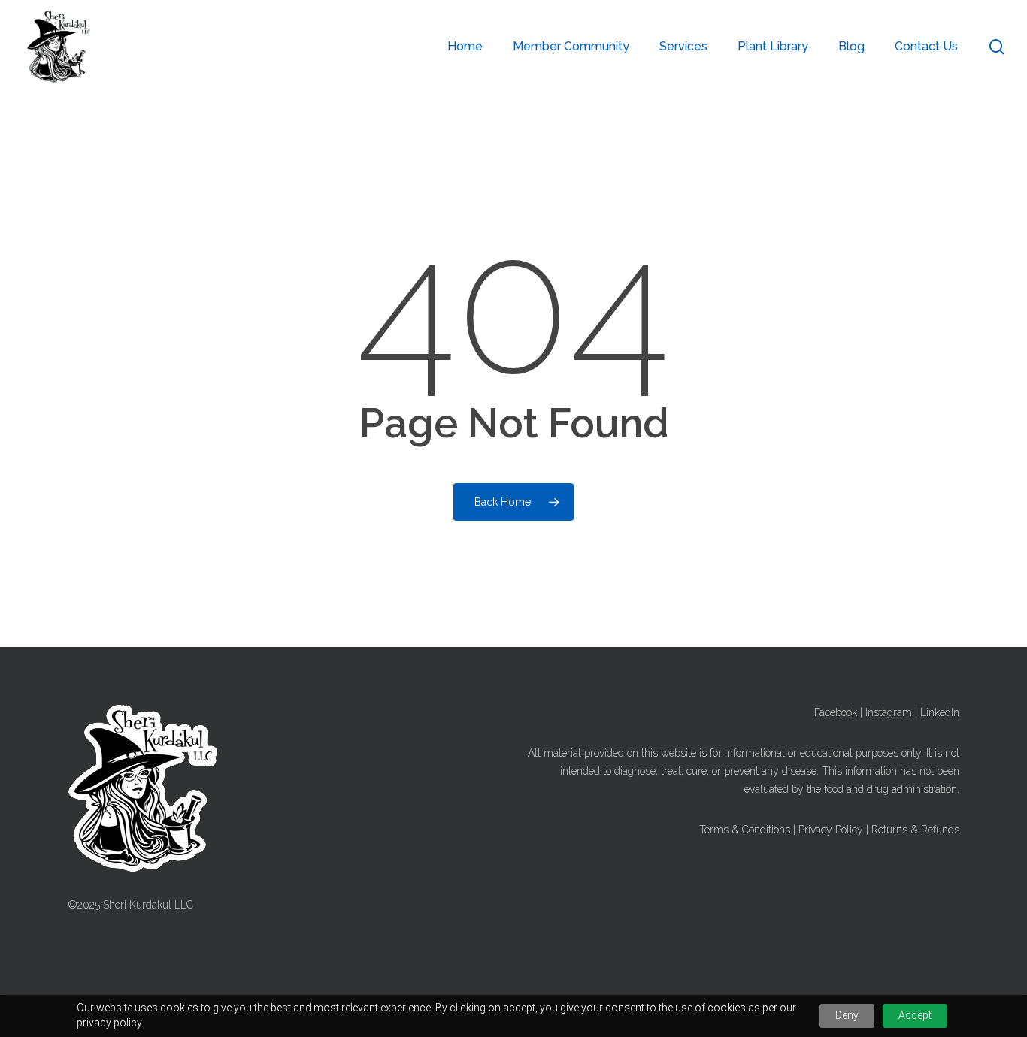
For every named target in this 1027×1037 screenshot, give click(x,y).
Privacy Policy (830, 830)
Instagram (888, 712)
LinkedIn (939, 712)
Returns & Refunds (915, 830)
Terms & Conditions (744, 830)
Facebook (835, 712)
